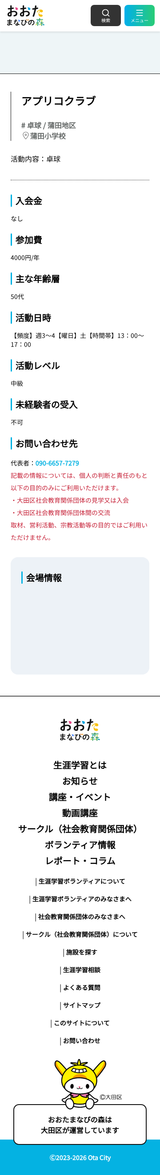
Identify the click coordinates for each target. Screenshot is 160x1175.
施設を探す (81, 951)
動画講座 (80, 812)
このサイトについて (82, 1022)
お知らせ (80, 780)
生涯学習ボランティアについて (82, 880)
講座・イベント (80, 796)
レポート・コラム (80, 860)
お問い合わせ (81, 1040)
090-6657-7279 (57, 462)
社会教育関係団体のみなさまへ (81, 916)
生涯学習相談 (81, 969)
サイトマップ (81, 1004)
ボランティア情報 (80, 844)
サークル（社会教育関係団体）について (82, 934)
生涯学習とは (80, 764)
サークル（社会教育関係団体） (80, 828)
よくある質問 (81, 987)
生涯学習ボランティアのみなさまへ (82, 898)
